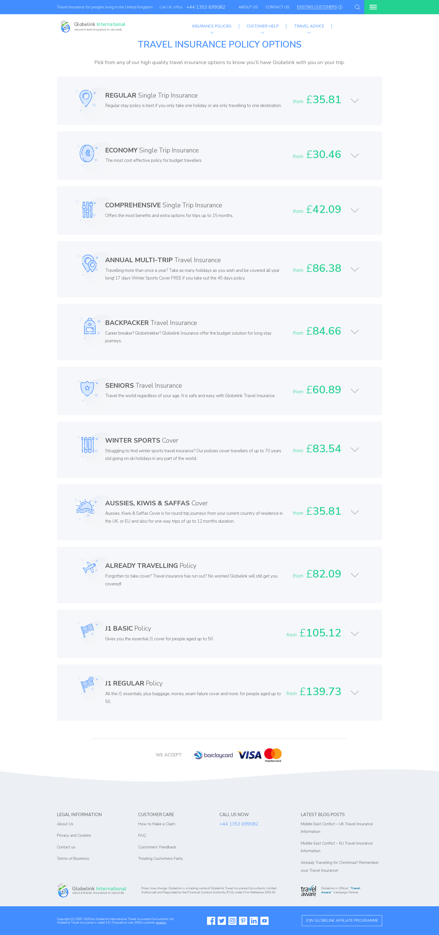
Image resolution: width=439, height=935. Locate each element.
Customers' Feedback (157, 847)
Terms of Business (73, 858)
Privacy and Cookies (74, 835)
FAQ (142, 835)
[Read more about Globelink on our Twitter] (222, 921)
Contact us (66, 847)
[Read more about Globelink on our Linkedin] (254, 921)
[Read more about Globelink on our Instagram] (232, 921)
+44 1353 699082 (205, 7)
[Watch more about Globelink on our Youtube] (264, 921)
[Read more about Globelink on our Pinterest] (243, 921)
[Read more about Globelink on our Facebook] (211, 921)
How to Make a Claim (156, 824)
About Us (248, 7)
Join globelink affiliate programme (342, 920)
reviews (161, 923)
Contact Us (277, 7)
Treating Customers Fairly (160, 858)
